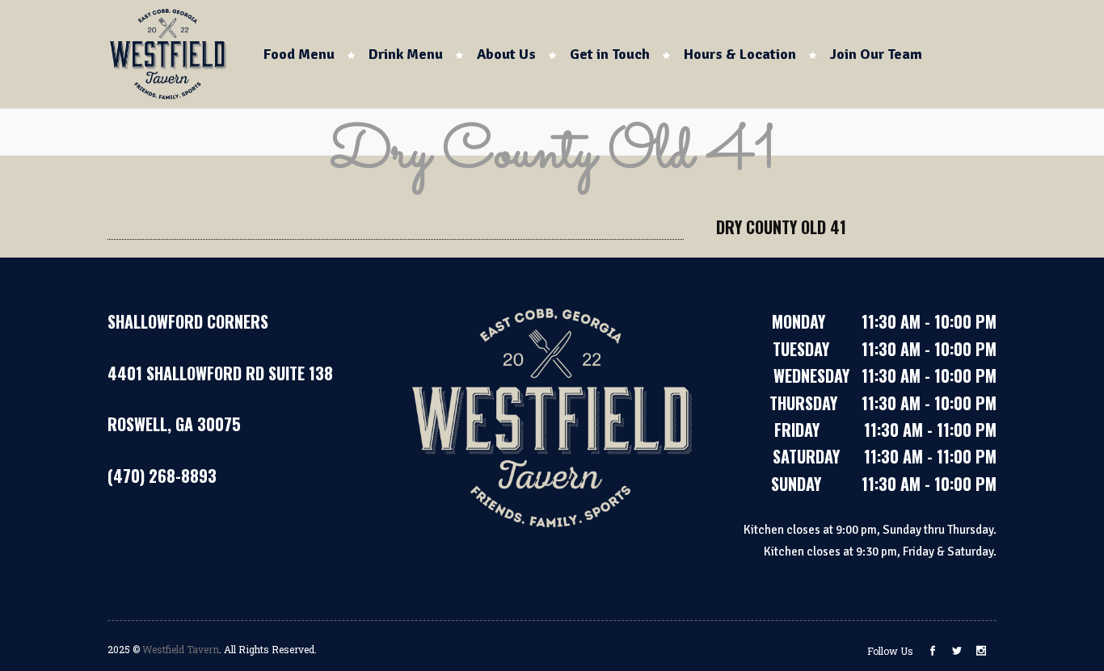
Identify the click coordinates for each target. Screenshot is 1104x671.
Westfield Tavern (180, 649)
